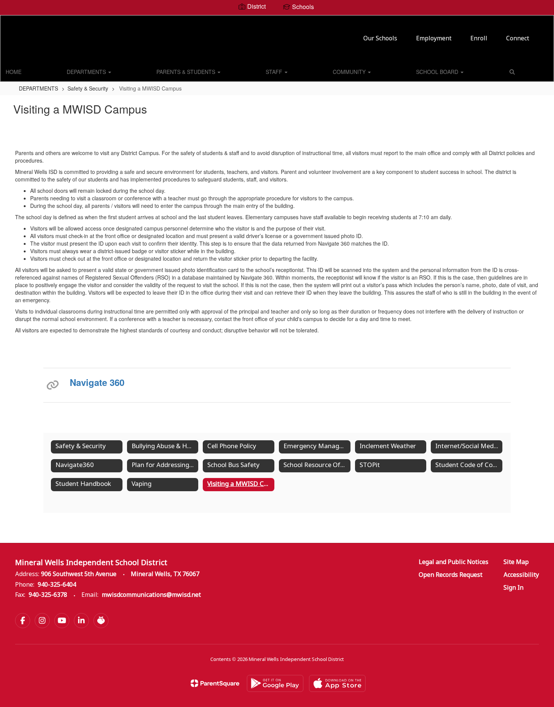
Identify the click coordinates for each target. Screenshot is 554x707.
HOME (13, 71)
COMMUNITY (350, 71)
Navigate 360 (97, 382)
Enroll (478, 39)
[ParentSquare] (215, 683)
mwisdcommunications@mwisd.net (151, 595)
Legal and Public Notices (453, 562)
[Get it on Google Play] (275, 683)
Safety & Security (87, 88)
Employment (433, 39)
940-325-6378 (48, 595)
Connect (517, 39)
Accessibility (521, 575)
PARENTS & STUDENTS (186, 71)
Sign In (513, 588)
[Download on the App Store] (337, 683)
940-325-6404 (57, 585)
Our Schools (380, 39)
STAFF (275, 71)
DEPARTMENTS (87, 71)
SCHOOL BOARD (438, 71)
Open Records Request (450, 575)
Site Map (516, 562)
